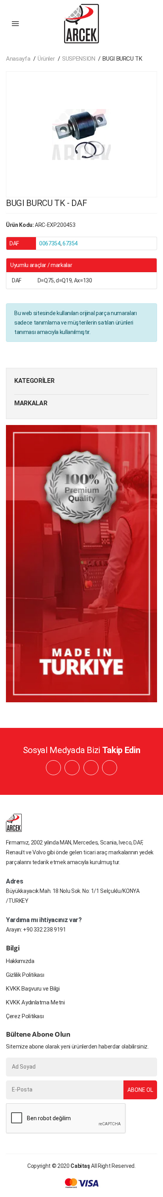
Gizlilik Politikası (25, 974)
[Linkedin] (72, 767)
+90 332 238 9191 (44, 929)
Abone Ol (140, 1090)
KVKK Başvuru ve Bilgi (33, 988)
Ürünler (46, 58)
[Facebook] (53, 767)
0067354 (50, 243)
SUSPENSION (78, 58)
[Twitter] (109, 767)
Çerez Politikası (25, 1016)
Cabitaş (80, 1166)
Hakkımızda (20, 961)
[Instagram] (91, 767)
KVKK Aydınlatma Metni (35, 1002)
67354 (70, 243)
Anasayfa (18, 58)
